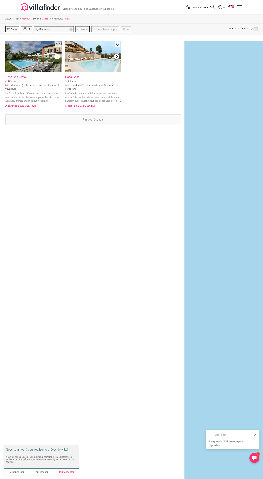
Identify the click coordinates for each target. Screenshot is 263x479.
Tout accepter (66, 471)
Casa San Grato (15, 77)
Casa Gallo (72, 77)
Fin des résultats (93, 119)
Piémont (12, 81)
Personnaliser (16, 471)
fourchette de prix (107, 29)
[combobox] (55, 29)
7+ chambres (14, 85)
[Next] (57, 56)
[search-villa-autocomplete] (212, 7)
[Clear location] (71, 29)
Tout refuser (41, 471)
